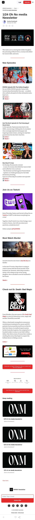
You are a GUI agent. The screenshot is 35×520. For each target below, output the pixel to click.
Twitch (5, 215)
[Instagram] (26, 505)
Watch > (5, 280)
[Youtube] (13, 505)
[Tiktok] (17, 505)
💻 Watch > (6, 99)
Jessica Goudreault (12, 21)
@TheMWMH (16, 229)
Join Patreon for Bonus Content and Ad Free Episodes (17, 391)
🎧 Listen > (6, 97)
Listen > (5, 342)
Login (19, 2)
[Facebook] (22, 505)
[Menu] (33, 2)
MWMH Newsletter (7, 8)
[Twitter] (9, 505)
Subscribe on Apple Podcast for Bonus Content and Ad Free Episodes (17, 367)
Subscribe (27, 2)
